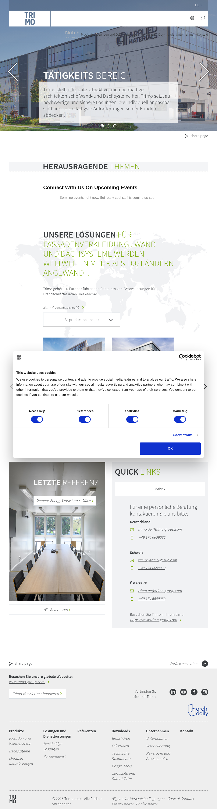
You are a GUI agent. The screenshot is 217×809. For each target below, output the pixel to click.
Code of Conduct (180, 798)
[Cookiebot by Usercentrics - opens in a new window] (182, 357)
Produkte (16, 730)
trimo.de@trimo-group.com (160, 529)
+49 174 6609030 (151, 537)
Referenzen (149, 34)
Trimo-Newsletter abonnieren (36, 693)
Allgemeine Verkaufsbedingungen (138, 798)
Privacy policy (122, 803)
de (197, 5)
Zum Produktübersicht (61, 307)
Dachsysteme (19, 751)
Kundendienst (54, 756)
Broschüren (121, 738)
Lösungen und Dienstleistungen (57, 733)
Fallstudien (120, 745)
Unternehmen (157, 730)
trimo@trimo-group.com (157, 559)
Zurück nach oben (184, 663)
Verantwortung (158, 745)
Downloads (121, 730)
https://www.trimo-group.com (153, 619)
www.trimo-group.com (27, 681)
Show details (182, 435)
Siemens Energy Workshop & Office (63, 500)
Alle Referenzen (56, 609)
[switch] (85, 419)
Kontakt (186, 730)
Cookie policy (146, 803)
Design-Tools (121, 765)
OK (170, 448)
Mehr (158, 489)
